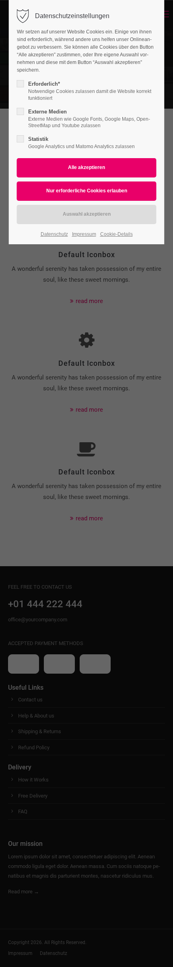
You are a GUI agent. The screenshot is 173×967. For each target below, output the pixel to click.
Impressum (84, 234)
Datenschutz (54, 234)
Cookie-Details (116, 234)
